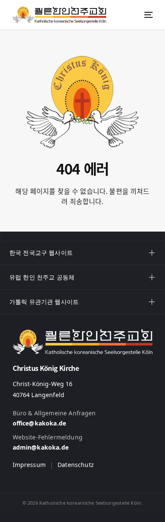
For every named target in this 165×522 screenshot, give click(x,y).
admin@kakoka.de (41, 447)
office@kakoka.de (39, 423)
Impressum (29, 465)
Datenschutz (76, 465)
